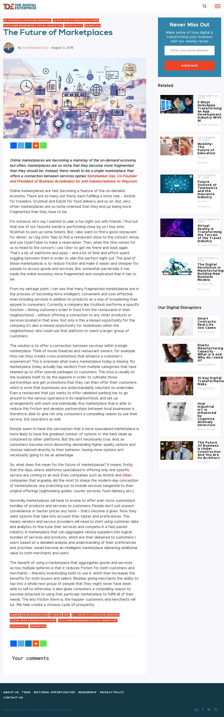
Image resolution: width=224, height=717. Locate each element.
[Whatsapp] (43, 145)
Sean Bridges (210, 125)
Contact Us (13, 697)
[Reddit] (36, 145)
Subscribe (189, 65)
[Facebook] (13, 145)
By (200, 125)
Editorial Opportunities (54, 692)
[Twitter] (21, 145)
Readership (87, 692)
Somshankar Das (36, 47)
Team (26, 692)
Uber (127, 475)
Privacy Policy (112, 692)
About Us (11, 692)
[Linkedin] (28, 145)
